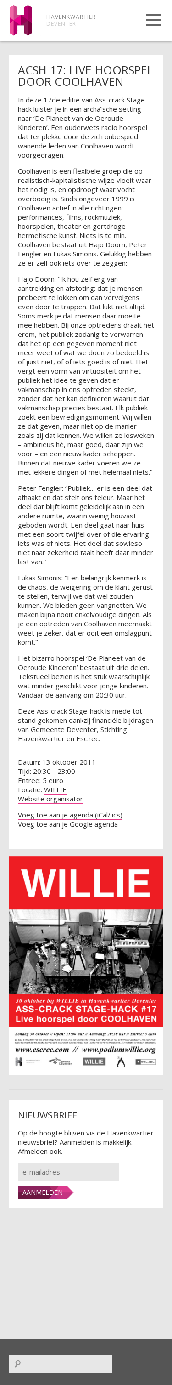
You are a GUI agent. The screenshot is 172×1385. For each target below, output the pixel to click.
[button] (153, 19)
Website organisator (50, 798)
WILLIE (55, 789)
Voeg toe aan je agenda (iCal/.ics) (70, 814)
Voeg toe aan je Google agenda (68, 824)
